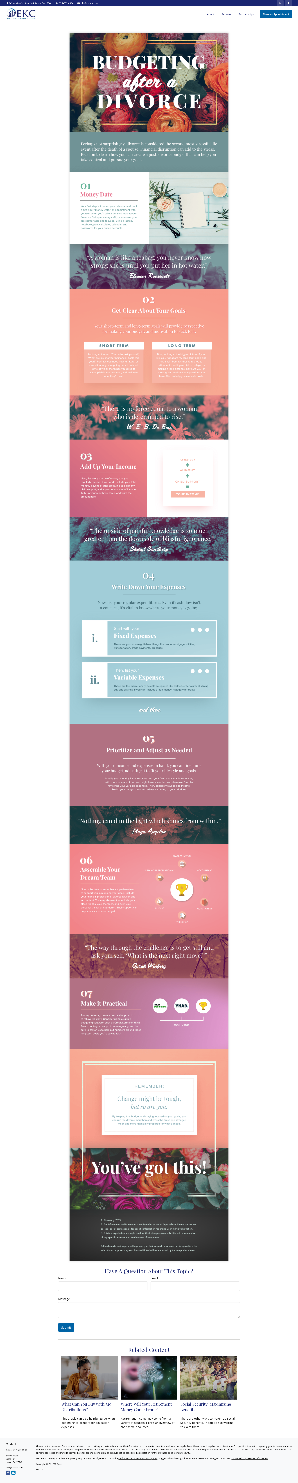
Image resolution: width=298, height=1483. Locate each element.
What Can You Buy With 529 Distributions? (86, 1406)
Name (62, 1278)
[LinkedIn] (280, 3)
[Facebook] (288, 3)
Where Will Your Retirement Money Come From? (146, 1406)
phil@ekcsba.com (89, 3)
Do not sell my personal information (249, 1458)
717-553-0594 (66, 3)
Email (154, 1278)
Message (64, 1299)
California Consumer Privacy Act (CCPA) (138, 1458)
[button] (211, 14)
